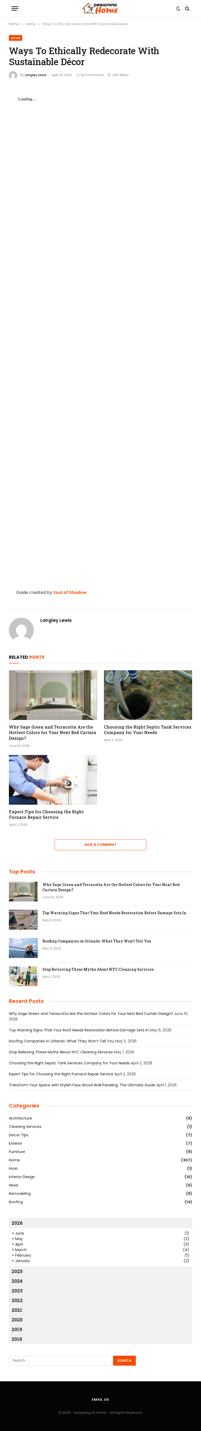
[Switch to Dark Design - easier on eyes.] (178, 8)
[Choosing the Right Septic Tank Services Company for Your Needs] (148, 695)
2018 (17, 1339)
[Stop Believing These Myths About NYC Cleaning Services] (23, 976)
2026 (17, 1223)
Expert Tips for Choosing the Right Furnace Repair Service (46, 814)
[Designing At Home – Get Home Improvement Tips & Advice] (100, 8)
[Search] (186, 8)
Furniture (17, 1151)
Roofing (16, 1202)
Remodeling (20, 1193)
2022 (17, 1300)
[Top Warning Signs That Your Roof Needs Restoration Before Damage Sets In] (23, 920)
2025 (17, 1271)
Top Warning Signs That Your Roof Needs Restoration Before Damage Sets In (114, 912)
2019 (17, 1329)
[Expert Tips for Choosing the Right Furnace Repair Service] (53, 780)
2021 (17, 1310)
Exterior (15, 1143)
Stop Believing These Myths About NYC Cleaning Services (98, 969)
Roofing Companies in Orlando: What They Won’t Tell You (96, 941)
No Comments (92, 75)
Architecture (20, 1118)
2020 (17, 1319)
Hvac (13, 1168)
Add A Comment (100, 844)
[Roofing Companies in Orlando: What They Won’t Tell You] (23, 948)
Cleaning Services (25, 1126)
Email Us (100, 1399)
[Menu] (15, 8)
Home (15, 38)
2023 (17, 1290)
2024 (17, 1281)
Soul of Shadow (70, 592)
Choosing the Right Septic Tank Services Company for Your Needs (147, 729)
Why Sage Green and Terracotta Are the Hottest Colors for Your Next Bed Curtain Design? (52, 732)
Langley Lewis (36, 75)
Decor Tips (18, 1135)
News (13, 1185)
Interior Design (22, 1176)
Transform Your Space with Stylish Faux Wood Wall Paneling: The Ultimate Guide (82, 1085)
